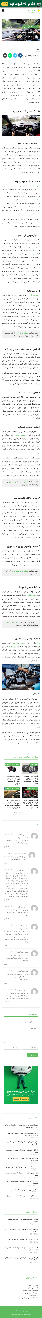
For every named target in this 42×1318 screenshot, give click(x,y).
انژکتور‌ (33, 502)
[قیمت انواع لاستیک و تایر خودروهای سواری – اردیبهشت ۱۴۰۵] (30, 768)
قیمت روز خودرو (33, 1285)
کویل (38, 643)
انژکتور (25, 186)
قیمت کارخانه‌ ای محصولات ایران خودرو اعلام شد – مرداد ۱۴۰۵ (22, 1159)
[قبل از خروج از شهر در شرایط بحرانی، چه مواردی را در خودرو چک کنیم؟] (30, 792)
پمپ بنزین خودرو (8, 186)
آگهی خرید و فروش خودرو (29, 1298)
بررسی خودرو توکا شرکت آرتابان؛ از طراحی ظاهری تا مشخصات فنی (21, 1248)
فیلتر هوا (32, 250)
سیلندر (38, 155)
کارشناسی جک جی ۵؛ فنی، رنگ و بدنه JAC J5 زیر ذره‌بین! (21, 1230)
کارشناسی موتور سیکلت (30, 1290)
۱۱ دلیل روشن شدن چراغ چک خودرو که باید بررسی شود (22, 1151)
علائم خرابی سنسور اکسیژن (18, 481)
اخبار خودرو (33, 764)
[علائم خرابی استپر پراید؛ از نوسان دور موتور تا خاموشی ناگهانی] (12, 768)
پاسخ (6, 847)
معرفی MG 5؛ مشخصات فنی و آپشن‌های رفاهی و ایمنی (22, 1220)
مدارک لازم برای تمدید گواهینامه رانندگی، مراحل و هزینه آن (22, 1143)
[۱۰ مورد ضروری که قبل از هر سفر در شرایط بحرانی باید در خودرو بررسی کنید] (12, 792)
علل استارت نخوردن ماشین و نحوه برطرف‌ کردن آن (22, 1167)
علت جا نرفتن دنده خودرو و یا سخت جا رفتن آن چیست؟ (22, 1182)
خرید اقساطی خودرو (31, 1293)
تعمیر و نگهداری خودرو (30, 27)
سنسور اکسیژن (20, 435)
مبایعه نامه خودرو (32, 1295)
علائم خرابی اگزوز (22, 333)
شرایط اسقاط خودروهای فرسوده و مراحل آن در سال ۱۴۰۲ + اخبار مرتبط (21, 1126)
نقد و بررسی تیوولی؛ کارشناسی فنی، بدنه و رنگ (22, 1239)
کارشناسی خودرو (33, 1287)
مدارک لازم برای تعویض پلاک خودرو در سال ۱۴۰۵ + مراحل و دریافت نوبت (22, 1134)
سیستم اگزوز (33, 295)
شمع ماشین (31, 595)
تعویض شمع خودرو (12, 622)
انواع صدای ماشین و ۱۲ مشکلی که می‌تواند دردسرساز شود (21, 1174)
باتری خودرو (13, 646)
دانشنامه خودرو (32, 788)
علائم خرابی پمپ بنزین (19, 571)
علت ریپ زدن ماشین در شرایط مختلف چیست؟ (22, 1190)
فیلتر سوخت (35, 186)
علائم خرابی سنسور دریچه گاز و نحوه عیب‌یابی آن (22, 1196)
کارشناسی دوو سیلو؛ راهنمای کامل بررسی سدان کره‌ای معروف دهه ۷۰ (21, 1259)
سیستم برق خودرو (18, 643)
